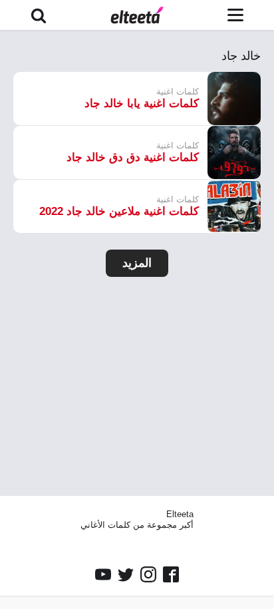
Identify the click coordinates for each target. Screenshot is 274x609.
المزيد (137, 263)
